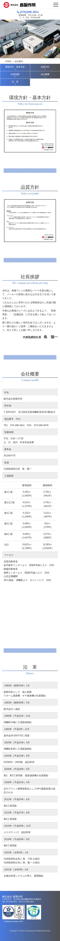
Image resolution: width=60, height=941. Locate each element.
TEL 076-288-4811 (14, 425)
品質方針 (45, 67)
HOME (8, 61)
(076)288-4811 (29, 12)
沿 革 (15, 81)
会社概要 (45, 74)
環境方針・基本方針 (15, 67)
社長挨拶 (15, 74)
